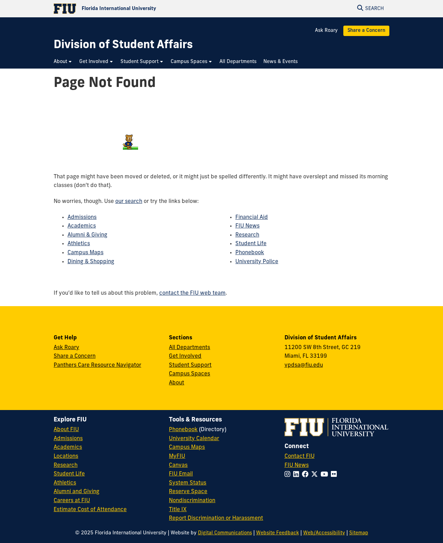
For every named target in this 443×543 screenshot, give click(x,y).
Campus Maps (85, 253)
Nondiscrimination (192, 501)
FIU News (247, 226)
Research (247, 235)
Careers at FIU (72, 501)
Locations (66, 456)
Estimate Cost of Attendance (90, 510)
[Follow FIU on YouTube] (325, 475)
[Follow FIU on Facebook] (306, 475)
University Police (256, 262)
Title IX (178, 510)
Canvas (178, 465)
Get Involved (185, 356)
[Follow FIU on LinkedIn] (297, 475)
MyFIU (177, 456)
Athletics (78, 244)
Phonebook (249, 253)
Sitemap (358, 533)
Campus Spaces (189, 374)
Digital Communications (225, 533)
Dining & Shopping (90, 262)
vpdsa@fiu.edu (303, 365)
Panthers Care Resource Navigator (97, 365)
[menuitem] (63, 62)
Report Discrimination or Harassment (216, 518)
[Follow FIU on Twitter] (315, 475)
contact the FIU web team (192, 293)
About (176, 383)
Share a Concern (366, 30)
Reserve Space (188, 492)
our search (128, 201)
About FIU (66, 430)
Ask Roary (326, 30)
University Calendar (194, 439)
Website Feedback (277, 533)
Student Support (190, 365)
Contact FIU (299, 456)
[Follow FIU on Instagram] (288, 475)
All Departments (189, 347)
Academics (81, 226)
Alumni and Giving (76, 492)
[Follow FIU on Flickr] (335, 475)
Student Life (250, 244)
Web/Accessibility (324, 533)
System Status (187, 483)
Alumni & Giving (87, 235)
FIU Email (181, 474)
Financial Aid (251, 217)
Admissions (82, 217)
